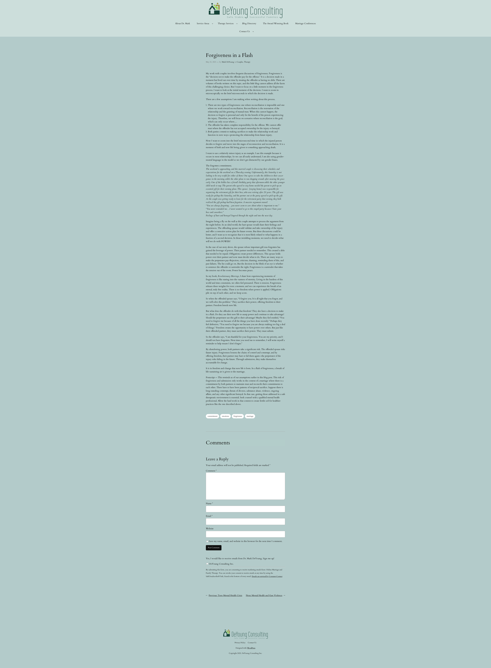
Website (210, 528)
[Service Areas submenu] (212, 23)
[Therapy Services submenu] (237, 23)
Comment (211, 470)
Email (209, 516)
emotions (225, 416)
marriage (250, 416)
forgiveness (238, 416)
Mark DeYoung (228, 62)
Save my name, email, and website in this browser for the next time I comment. (245, 541)
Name (209, 503)
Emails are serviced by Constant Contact (267, 576)
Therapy (247, 62)
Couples (240, 62)
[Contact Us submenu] (253, 31)
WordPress (251, 648)
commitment (212, 416)
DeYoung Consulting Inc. (221, 563)
